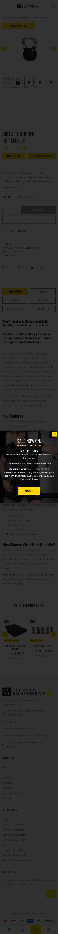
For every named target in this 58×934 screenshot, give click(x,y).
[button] (54, 434)
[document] (29, 467)
